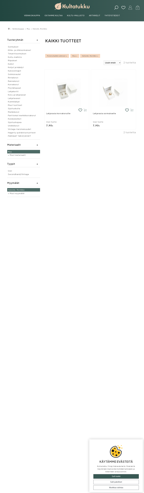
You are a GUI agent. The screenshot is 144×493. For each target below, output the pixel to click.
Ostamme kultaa (54, 15)
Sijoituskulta (14, 108)
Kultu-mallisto (76, 15)
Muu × (74, 56)
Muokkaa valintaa (116, 488)
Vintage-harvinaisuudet (19, 129)
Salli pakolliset (116, 482)
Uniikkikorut (13, 125)
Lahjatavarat (14, 98)
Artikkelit (94, 15)
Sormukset (13, 47)
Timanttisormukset (17, 53)
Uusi (10, 171)
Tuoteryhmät (15, 39)
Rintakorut (13, 77)
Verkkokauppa (32, 15)
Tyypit (11, 163)
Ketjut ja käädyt (16, 67)
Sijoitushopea (15, 122)
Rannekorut (13, 81)
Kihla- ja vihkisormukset (19, 50)
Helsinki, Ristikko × (90, 56)
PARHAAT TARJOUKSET (19, 136)
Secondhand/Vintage (18, 174)
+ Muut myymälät (16, 193)
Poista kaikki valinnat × (57, 56)
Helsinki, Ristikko (40, 29)
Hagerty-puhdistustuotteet (22, 132)
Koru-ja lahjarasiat (17, 95)
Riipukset (12, 60)
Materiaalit (14, 144)
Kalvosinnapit (14, 71)
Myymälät (13, 182)
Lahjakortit (13, 91)
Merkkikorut (13, 112)
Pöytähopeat (14, 88)
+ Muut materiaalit (17, 155)
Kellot (11, 64)
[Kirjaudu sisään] (130, 7)
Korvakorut (13, 84)
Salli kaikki (116, 476)
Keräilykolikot (14, 119)
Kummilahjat (14, 101)
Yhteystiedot (112, 15)
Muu (28, 29)
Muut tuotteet (15, 105)
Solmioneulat (14, 74)
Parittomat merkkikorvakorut (22, 115)
